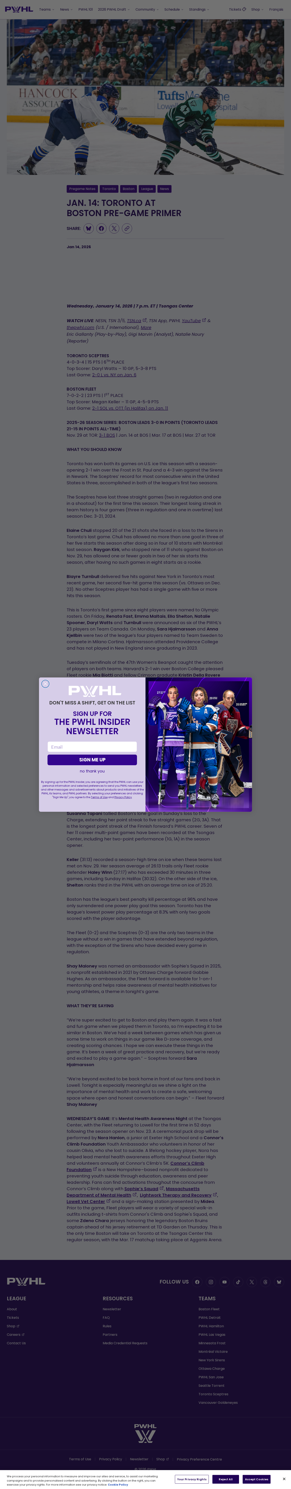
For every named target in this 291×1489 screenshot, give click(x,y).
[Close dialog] (45, 684)
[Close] (284, 1478)
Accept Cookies (256, 1479)
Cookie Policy (118, 1485)
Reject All (225, 1479)
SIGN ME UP (92, 760)
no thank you (92, 771)
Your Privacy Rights (191, 1479)
